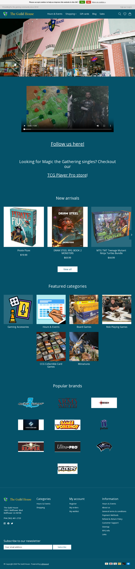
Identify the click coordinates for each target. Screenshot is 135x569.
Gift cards (84, 14)
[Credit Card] (115, 564)
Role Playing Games (116, 326)
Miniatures (84, 363)
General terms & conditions (114, 511)
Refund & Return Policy (112, 519)
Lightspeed (44, 564)
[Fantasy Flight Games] (31, 425)
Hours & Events (54, 14)
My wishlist (74, 511)
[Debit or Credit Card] (124, 564)
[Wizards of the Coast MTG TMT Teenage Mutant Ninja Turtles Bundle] (111, 227)
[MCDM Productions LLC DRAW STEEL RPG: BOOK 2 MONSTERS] (67, 227)
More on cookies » (99, 2)
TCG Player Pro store (67, 175)
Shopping (41, 507)
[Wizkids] (67, 469)
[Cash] (106, 564)
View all (67, 269)
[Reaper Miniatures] (31, 447)
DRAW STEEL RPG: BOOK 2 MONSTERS (67, 252)
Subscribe (62, 547)
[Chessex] (104, 403)
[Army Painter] (67, 403)
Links (104, 534)
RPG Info (106, 530)
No (89, 2)
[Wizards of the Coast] (104, 447)
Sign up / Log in (126, 7)
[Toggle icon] (120, 14)
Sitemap (105, 526)
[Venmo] (128, 564)
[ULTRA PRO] (67, 447)
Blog (94, 14)
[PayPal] (119, 564)
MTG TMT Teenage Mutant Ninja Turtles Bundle (111, 252)
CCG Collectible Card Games (51, 365)
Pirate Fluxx (23, 250)
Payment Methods (110, 515)
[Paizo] (104, 425)
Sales (102, 14)
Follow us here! (67, 144)
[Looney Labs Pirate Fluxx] (24, 227)
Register (73, 503)
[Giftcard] (111, 564)
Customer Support (110, 522)
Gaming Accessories (18, 326)
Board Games (84, 326)
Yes (82, 2)
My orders (73, 507)
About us (106, 507)
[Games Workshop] (67, 425)
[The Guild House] (19, 14)
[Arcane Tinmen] (31, 403)
